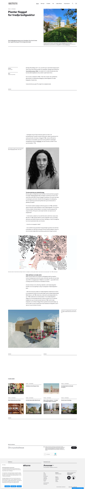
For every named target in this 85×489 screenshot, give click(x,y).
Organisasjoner (67, 3)
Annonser (48, 465)
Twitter (56, 480)
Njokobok (39, 141)
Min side (45, 479)
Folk (53, 3)
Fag (44, 472)
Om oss (45, 475)
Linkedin (56, 481)
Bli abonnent (46, 476)
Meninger (42, 3)
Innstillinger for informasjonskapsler (78, 488)
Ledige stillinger (59, 3)
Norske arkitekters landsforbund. (70, 474)
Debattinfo (45, 478)
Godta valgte (13, 486)
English (45, 480)
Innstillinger (7, 486)
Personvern (45, 484)
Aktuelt (37, 3)
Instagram (57, 479)
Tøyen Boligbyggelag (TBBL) (32, 71)
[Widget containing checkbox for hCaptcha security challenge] (50, 454)
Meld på (74, 447)
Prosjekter (48, 3)
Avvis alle (19, 486)
